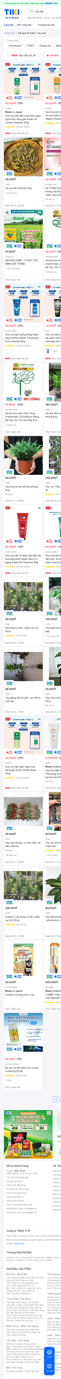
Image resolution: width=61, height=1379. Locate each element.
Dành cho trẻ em (20, 1315)
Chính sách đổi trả (14, 1197)
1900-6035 (19, 1171)
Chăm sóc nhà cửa (24, 1320)
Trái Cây (10, 1302)
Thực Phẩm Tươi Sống (18, 1298)
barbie (49, 1257)
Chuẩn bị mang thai (21, 1293)
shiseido (10, 1260)
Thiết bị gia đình (31, 1371)
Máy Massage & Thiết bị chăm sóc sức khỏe (24, 1350)
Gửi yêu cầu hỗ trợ (14, 1181)
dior (17, 1257)
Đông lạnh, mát (26, 1307)
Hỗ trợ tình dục (30, 1359)
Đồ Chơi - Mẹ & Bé (16, 1274)
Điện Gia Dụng (14, 1367)
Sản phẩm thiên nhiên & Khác (22, 1352)
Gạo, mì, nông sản (21, 1310)
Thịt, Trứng (21, 1302)
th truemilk (39, 1257)
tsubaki (48, 1260)
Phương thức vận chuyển (17, 1189)
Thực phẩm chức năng (22, 1346)
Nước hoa (17, 1359)
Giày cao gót (53, 1322)
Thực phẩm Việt (30, 1305)
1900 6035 (19, 1243)
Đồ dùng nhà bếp (14, 1371)
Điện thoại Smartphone (17, 1329)
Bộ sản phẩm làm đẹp (23, 1360)
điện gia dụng (34, 17)
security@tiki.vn (29, 1212)
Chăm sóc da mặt (14, 1344)
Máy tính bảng (19, 1335)
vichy (36, 1260)
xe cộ (47, 17)
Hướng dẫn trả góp (15, 1200)
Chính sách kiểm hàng (16, 1193)
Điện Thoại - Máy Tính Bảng (22, 1326)
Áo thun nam (53, 1297)
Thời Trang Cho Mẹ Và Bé (18, 1278)
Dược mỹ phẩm (32, 1362)
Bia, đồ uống (16, 1313)
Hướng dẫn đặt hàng (15, 1185)
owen (56, 1257)
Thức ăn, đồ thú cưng (21, 1318)
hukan (29, 1260)
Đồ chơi (35, 1278)
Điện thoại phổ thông (21, 1332)
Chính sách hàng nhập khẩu (19, 1204)
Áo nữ (50, 1278)
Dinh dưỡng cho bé (21, 1285)
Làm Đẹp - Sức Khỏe (17, 1340)
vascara (10, 1257)
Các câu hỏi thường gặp (17, 1177)
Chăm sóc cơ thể (20, 1349)
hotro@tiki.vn (30, 1208)
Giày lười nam (53, 1338)
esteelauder (27, 1257)
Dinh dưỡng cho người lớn (23, 1288)
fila (41, 1260)
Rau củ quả (16, 1305)
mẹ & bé (56, 17)
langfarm (20, 1260)
